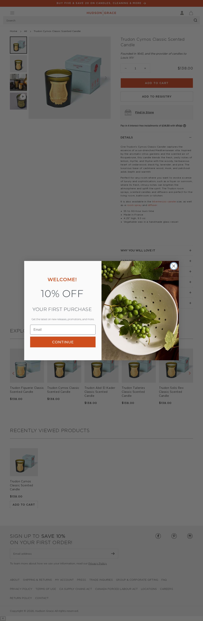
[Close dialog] (173, 266)
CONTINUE (63, 342)
